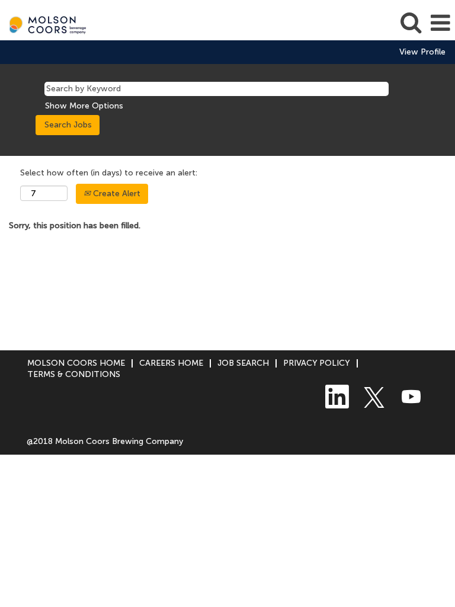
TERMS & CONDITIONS (73, 374)
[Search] (410, 22)
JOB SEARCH (243, 363)
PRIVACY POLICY (316, 363)
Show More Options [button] (84, 106)
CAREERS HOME (171, 363)
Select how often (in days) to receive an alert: (108, 173)
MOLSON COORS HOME (76, 363)
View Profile (422, 52)
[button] (440, 23)
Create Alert (115, 194)
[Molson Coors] (45, 22)
